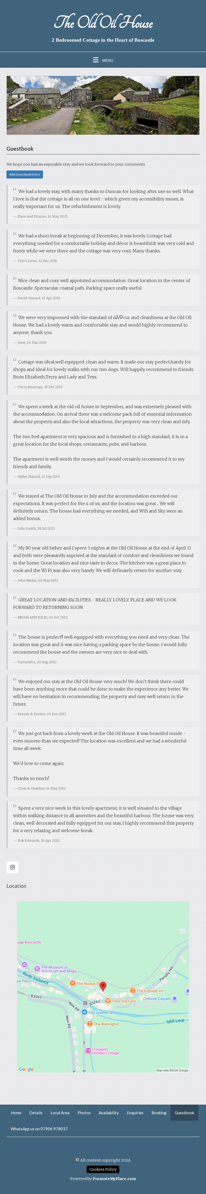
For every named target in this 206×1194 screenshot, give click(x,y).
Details (35, 1112)
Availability (109, 1112)
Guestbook (184, 1112)
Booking (159, 1112)
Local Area (59, 1112)
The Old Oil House (103, 22)
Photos (84, 1112)
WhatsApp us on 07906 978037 (39, 1128)
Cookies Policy (103, 1169)
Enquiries (135, 1112)
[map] (103, 986)
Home (16, 1112)
